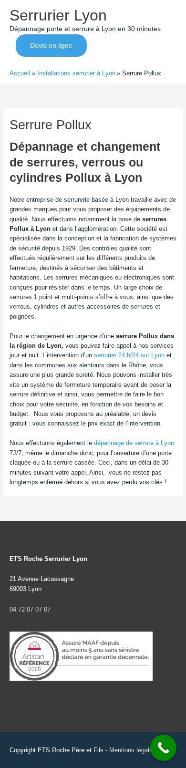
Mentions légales (132, 750)
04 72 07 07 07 (30, 609)
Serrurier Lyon (58, 15)
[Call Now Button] (163, 748)
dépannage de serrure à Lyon (134, 442)
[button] (51, 45)
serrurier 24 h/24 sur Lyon (129, 355)
